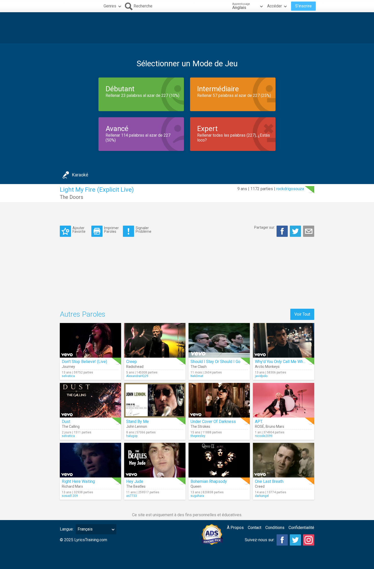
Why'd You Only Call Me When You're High (291, 361)
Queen (196, 486)
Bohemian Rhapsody (209, 481)
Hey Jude (134, 481)
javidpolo (261, 376)
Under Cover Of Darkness (213, 421)
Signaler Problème (143, 229)
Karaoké (80, 174)
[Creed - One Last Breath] (283, 460)
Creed (260, 486)
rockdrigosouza (290, 188)
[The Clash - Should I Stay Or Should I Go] (219, 340)
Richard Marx (72, 486)
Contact (254, 527)
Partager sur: (264, 227)
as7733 (131, 496)
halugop (131, 436)
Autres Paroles (82, 314)
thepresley (198, 436)
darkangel (262, 496)
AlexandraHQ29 (137, 376)
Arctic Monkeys (267, 367)
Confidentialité (301, 527)
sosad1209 (70, 496)
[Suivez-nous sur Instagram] (308, 540)
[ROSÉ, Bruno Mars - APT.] (283, 400)
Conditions (274, 527)
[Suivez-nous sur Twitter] (295, 540)
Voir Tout (302, 314)
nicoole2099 (263, 436)
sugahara (197, 496)
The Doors (71, 197)
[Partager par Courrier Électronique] (308, 231)
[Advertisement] (187, 27)
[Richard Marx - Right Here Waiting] (90, 460)
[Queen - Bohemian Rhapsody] (219, 460)
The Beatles (136, 486)
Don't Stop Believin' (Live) (84, 361)
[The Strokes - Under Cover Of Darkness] (219, 400)
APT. (259, 421)
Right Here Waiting (78, 481)
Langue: (67, 529)
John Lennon (136, 426)
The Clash (199, 367)
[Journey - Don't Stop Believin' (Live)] (90, 340)
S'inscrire (303, 6)
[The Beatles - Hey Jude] (154, 460)
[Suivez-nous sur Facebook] (282, 540)
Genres (110, 6)
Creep (131, 361)
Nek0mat (197, 376)
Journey (68, 367)
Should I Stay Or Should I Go (215, 361)
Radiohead (134, 367)
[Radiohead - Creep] (154, 340)
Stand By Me (137, 421)
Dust (66, 421)
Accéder (274, 6)
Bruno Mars (275, 426)
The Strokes (200, 426)
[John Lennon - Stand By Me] (154, 400)
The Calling (71, 426)
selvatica (68, 376)
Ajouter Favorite (79, 229)
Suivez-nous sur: (260, 539)
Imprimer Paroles (111, 229)
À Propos (235, 527)
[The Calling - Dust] (90, 400)
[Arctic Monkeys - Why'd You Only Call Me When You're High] (283, 340)
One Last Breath (269, 481)
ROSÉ (259, 426)
